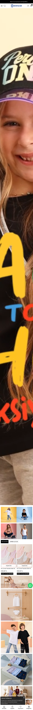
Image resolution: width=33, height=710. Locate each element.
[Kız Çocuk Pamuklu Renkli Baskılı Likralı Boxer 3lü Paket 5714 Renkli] (8, 556)
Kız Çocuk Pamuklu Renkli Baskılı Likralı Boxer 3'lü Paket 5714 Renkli (8, 568)
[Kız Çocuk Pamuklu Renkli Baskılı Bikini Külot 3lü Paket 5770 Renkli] (24, 556)
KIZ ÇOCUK (5, 541)
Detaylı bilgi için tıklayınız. (15, 703)
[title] (8, 515)
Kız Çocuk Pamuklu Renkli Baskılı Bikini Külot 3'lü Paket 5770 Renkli (24, 568)
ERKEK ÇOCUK (14, 541)
